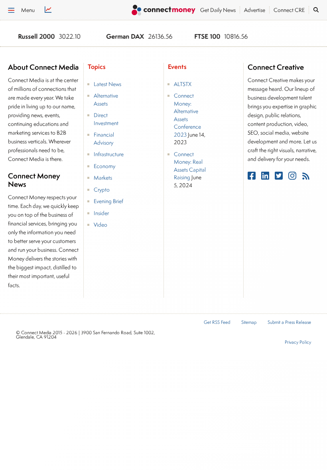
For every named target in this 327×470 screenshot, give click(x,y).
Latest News (107, 84)
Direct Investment (106, 119)
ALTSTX (182, 84)
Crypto (102, 189)
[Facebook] (252, 177)
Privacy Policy (298, 342)
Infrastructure (109, 154)
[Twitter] (279, 177)
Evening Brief (108, 201)
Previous (296, 37)
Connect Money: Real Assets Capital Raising (190, 166)
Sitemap (248, 322)
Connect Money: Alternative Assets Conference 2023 (187, 115)
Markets (103, 177)
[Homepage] (163, 11)
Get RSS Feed (217, 322)
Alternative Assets (106, 99)
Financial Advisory (104, 138)
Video (100, 224)
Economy (104, 166)
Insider (101, 213)
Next (306, 37)
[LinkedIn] (266, 177)
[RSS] (306, 177)
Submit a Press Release (289, 322)
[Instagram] (293, 177)
